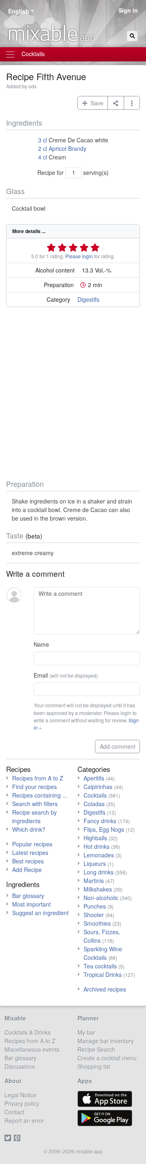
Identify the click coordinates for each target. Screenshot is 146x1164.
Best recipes (28, 861)
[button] (132, 103)
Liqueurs (95, 863)
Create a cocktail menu (107, 1058)
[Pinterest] (18, 1137)
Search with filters (35, 804)
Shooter (94, 915)
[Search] (132, 36)
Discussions (19, 1066)
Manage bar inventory (105, 1041)
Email (66, 675)
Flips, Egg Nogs (104, 829)
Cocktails (95, 795)
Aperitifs (94, 778)
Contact (14, 1112)
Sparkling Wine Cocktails (103, 953)
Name (41, 644)
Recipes (18, 769)
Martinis (94, 880)
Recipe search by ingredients (34, 816)
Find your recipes (34, 787)
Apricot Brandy (67, 148)
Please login (79, 256)
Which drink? (28, 829)
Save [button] (95, 103)
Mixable (15, 1018)
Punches (95, 906)
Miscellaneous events (32, 1049)
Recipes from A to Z (37, 778)
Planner (88, 1018)
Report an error (24, 1120)
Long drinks (99, 872)
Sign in (128, 10)
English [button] (18, 11)
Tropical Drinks (103, 974)
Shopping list (93, 1066)
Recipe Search (96, 1049)
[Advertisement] (73, 394)
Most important (31, 904)
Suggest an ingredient (40, 913)
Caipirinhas (98, 787)
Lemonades (99, 855)
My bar (86, 1032)
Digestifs (88, 299)
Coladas (94, 804)
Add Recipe (27, 869)
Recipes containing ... (39, 795)
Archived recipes (105, 989)
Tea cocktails (100, 966)
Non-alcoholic (101, 898)
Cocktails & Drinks (27, 1032)
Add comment (117, 746)
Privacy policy (21, 1103)
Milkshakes (98, 889)
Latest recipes (30, 852)
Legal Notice (20, 1095)
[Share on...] (115, 103)
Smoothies (97, 923)
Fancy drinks (100, 821)
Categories (93, 769)
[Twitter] (9, 1137)
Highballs (95, 838)
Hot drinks (97, 846)
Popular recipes (32, 844)
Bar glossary (28, 896)
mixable (51, 33)
